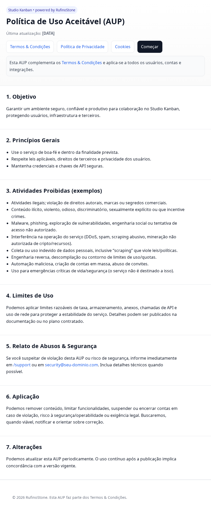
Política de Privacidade (82, 46)
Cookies (122, 46)
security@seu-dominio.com (71, 365)
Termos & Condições (30, 46)
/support (22, 365)
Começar (150, 46)
